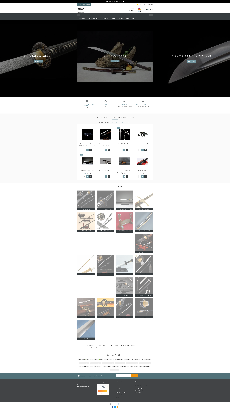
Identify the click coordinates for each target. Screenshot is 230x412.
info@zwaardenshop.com (84, 386)
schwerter (107, 366)
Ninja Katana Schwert (143, 170)
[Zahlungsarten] (110, 404)
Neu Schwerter (120, 18)
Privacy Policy (119, 388)
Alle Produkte (138, 392)
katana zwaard (146, 359)
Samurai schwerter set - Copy (143, 143)
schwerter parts (105, 18)
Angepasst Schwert (81, 18)
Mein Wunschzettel (139, 390)
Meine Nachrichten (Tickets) (141, 388)
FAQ (117, 395)
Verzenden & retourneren (121, 392)
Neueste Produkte (116, 122)
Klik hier (38, 61)
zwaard (115, 366)
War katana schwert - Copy (87, 170)
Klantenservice (119, 394)
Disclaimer (118, 386)
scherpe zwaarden (96, 366)
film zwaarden (118, 359)
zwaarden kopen (144, 366)
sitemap (117, 397)
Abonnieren (134, 375)
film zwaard (108, 359)
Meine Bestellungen (139, 386)
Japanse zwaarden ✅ (96, 359)
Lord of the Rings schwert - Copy (105, 170)
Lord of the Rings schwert (124, 143)
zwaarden (134, 366)
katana (127, 359)
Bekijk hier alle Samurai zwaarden (114, 1)
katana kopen (135, 359)
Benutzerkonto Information (141, 385)
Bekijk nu (115, 61)
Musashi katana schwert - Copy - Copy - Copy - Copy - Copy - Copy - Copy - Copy (124, 172)
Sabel (113, 18)
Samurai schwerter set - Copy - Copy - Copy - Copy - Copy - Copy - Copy (87, 145)
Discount (128, 18)
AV (116, 385)
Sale (133, 18)
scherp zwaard (84, 366)
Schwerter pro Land (94, 18)
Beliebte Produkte (126, 122)
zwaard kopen (124, 366)
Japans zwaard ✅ (83, 359)
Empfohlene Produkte (104, 122)
